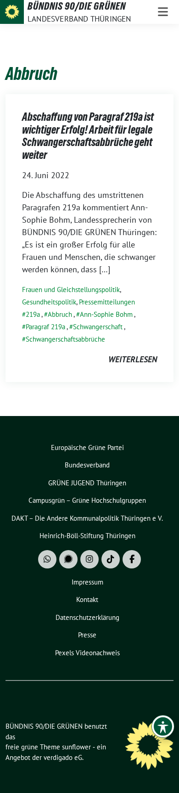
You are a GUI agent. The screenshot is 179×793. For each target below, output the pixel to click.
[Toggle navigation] (162, 12)
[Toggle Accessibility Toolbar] (163, 726)
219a (33, 314)
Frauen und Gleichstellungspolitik (71, 289)
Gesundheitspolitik (49, 302)
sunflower (76, 746)
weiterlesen (132, 359)
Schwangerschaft (98, 326)
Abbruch (60, 314)
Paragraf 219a (45, 326)
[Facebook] (132, 559)
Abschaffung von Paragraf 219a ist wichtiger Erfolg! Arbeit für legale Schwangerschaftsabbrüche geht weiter (88, 136)
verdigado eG (63, 757)
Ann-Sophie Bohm (106, 314)
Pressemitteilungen (107, 302)
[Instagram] (89, 559)
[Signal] (68, 559)
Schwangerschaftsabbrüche (65, 339)
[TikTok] (110, 559)
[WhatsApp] (47, 559)
